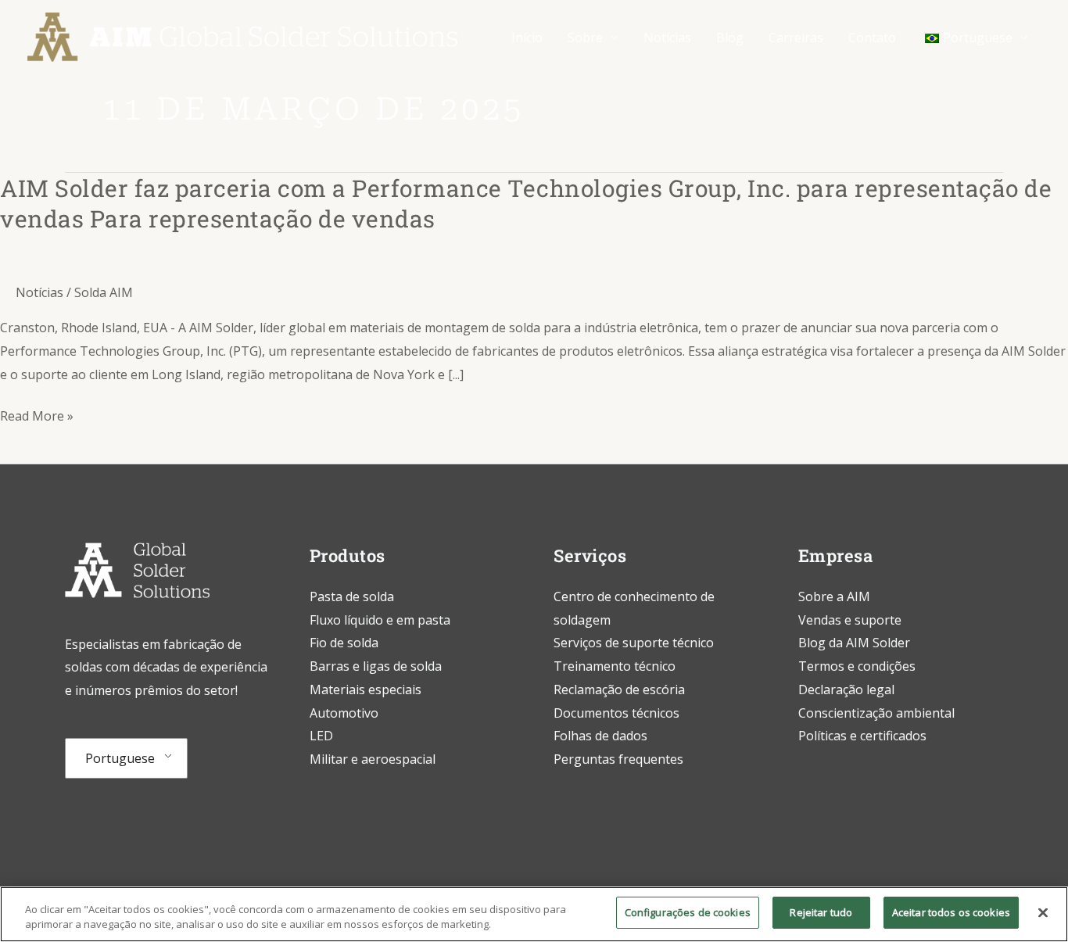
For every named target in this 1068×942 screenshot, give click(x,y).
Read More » (36, 416)
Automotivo (344, 713)
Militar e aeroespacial (372, 759)
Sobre (585, 37)
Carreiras (796, 37)
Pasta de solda (352, 596)
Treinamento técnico (616, 666)
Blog (730, 37)
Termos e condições (857, 666)
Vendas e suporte (849, 620)
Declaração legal (846, 689)
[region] (534, 914)
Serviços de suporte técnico (634, 642)
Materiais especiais (365, 689)
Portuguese (120, 758)
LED (321, 735)
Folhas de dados (600, 735)
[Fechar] (1043, 912)
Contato (872, 37)
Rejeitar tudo (821, 912)
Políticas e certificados (862, 735)
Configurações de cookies (688, 912)
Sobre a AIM (834, 596)
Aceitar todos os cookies (951, 912)
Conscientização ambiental (876, 713)
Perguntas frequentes (618, 759)
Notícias (667, 37)
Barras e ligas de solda (376, 666)
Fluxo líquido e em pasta (380, 620)
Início (527, 37)
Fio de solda (344, 642)
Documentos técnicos (616, 713)
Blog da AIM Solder (854, 642)
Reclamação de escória (619, 689)
